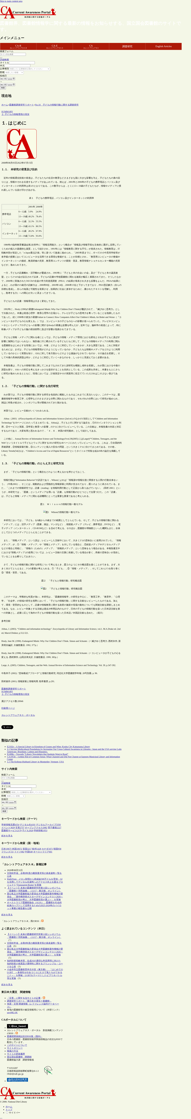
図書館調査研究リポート (13, 689)
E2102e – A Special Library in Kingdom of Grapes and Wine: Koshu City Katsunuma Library (48, 746)
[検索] (1, 57)
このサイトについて (17, 1045)
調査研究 (127, 46)
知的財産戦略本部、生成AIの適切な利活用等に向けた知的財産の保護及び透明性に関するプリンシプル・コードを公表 (35, 963)
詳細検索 (4, 59)
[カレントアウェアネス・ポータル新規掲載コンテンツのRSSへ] (17, 1033)
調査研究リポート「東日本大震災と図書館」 (29, 1001)
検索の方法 (12, 1051)
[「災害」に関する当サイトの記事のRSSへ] (44, 998)
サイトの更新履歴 (16, 1054)
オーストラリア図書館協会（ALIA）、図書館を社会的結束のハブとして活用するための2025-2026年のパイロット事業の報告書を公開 (34, 905)
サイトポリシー (15, 1048)
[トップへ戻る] (1, 1118)
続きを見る (7, 835)
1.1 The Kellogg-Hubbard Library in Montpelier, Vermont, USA (35, 762)
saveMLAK (12, 1012)
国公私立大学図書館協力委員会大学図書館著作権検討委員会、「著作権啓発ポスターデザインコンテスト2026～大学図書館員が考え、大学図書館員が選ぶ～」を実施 (35, 897)
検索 (3, 88)
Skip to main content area (11, 1)
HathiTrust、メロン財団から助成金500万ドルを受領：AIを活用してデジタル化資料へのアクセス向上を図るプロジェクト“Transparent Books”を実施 (35, 882)
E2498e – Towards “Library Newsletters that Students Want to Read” (37, 754)
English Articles (163, 46)
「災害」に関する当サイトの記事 (24, 998)
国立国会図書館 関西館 (19, 1057)
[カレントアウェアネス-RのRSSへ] (42, 921)
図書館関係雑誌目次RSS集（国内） (24, 1036)
